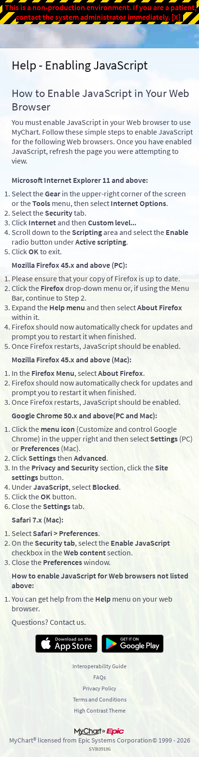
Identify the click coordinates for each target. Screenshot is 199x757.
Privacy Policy (99, 688)
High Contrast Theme (100, 710)
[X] (176, 17)
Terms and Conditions (100, 699)
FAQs (99, 677)
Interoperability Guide (99, 666)
